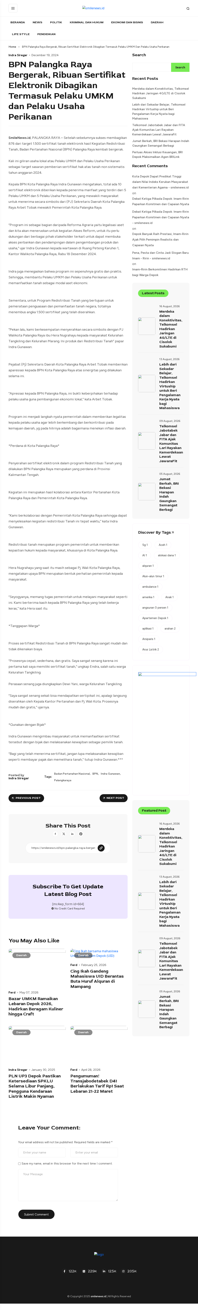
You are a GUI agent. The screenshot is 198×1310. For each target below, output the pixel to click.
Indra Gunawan (110, 773)
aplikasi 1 (148, 628)
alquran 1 (148, 566)
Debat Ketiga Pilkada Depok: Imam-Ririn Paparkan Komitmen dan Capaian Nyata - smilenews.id (160, 217)
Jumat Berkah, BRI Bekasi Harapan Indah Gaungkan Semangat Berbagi (160, 143)
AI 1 (144, 555)
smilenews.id (98, 1296)
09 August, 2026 (169, 421)
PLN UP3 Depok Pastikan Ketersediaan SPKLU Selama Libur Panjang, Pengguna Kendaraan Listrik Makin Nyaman (35, 1086)
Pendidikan (46, 34)
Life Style (21, 34)
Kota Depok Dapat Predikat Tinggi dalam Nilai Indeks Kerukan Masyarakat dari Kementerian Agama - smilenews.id (160, 182)
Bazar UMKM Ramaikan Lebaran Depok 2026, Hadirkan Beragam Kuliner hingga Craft (36, 1006)
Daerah (157, 22)
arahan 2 (170, 628)
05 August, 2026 (169, 474)
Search (139, 55)
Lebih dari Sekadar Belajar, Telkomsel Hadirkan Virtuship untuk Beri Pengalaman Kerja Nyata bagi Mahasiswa (158, 111)
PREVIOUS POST (28, 798)
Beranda (17, 22)
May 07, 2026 (28, 992)
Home (12, 46)
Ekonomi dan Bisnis (127, 22)
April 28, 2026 (91, 1069)
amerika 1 (148, 597)
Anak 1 (169, 597)
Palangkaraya (62, 780)
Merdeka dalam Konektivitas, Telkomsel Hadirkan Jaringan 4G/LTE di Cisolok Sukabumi (160, 93)
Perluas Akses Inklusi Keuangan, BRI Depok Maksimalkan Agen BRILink (157, 154)
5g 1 (145, 545)
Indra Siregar (18, 55)
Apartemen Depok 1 (155, 618)
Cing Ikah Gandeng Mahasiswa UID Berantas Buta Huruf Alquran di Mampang (97, 979)
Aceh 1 (163, 545)
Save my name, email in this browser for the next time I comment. (67, 1163)
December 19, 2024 (45, 55)
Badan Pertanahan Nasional (72, 773)
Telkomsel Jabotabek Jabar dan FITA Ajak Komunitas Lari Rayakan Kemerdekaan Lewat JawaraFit (158, 129)
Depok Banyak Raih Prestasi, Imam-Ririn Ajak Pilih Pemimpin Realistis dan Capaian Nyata (160, 239)
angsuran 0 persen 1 (155, 607)
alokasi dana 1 (167, 555)
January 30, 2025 (43, 1069)
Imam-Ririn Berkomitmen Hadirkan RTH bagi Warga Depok (160, 272)
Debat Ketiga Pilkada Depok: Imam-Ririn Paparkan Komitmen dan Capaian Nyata (160, 201)
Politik (56, 22)
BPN (95, 773)
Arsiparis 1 (148, 639)
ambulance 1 (150, 586)
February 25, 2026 (93, 965)
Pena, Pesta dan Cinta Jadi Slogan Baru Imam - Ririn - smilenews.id (160, 255)
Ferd (12, 992)
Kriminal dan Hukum (86, 22)
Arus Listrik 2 (150, 649)
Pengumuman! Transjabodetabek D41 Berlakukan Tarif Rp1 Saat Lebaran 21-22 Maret (97, 1083)
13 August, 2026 (169, 359)
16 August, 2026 (169, 306)
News (37, 22)
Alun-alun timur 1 (153, 576)
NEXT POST (115, 798)
